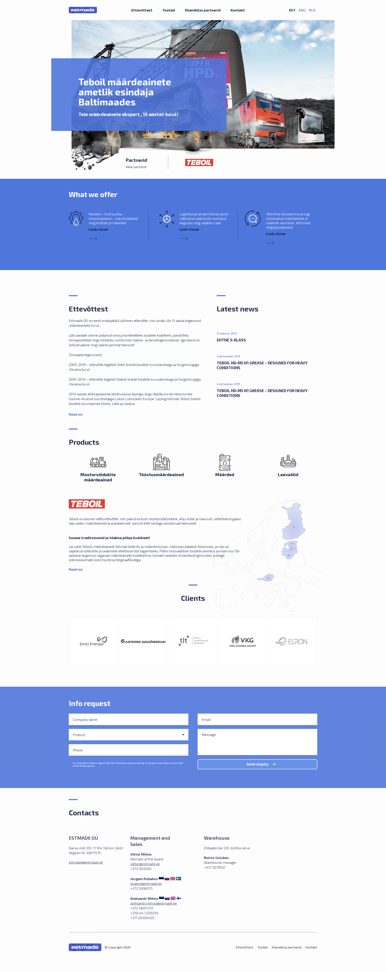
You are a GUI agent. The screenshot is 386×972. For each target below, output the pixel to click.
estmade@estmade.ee (86, 862)
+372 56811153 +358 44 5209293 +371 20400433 (144, 913)
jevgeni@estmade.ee (146, 883)
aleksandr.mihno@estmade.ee (153, 903)
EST (292, 10)
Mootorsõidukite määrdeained (98, 477)
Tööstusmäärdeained (161, 474)
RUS (312, 10)
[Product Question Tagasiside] (128, 734)
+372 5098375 (141, 888)
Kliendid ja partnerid (203, 10)
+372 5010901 (141, 868)
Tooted (168, 10)
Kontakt (238, 10)
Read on (76, 414)
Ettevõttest (141, 10)
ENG (302, 10)
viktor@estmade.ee (145, 864)
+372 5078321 (215, 867)
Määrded (224, 474)
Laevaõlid (288, 474)
